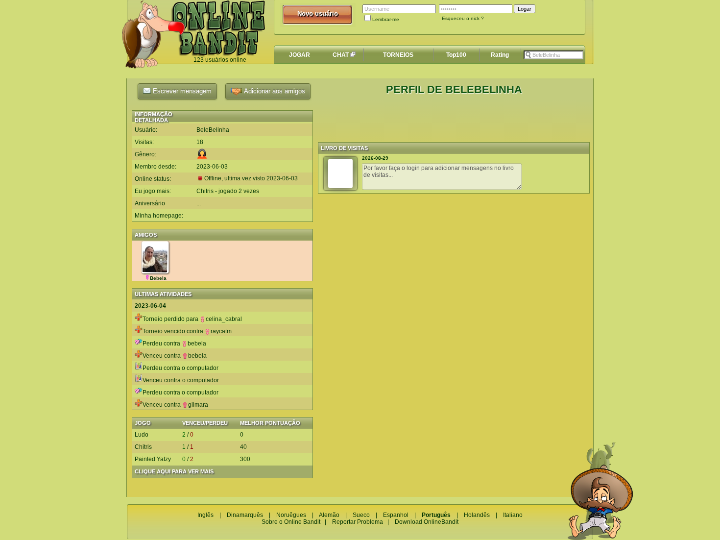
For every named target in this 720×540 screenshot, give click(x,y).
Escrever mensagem (181, 91)
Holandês (477, 515)
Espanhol (395, 515)
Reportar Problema (357, 521)
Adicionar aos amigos (273, 91)
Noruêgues (291, 515)
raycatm (221, 331)
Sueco (361, 515)
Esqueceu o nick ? (463, 18)
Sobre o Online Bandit (291, 521)
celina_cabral (224, 319)
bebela (197, 343)
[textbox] (553, 54)
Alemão (329, 515)
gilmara (198, 404)
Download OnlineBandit (426, 521)
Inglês (205, 515)
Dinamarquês (245, 515)
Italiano (513, 515)
